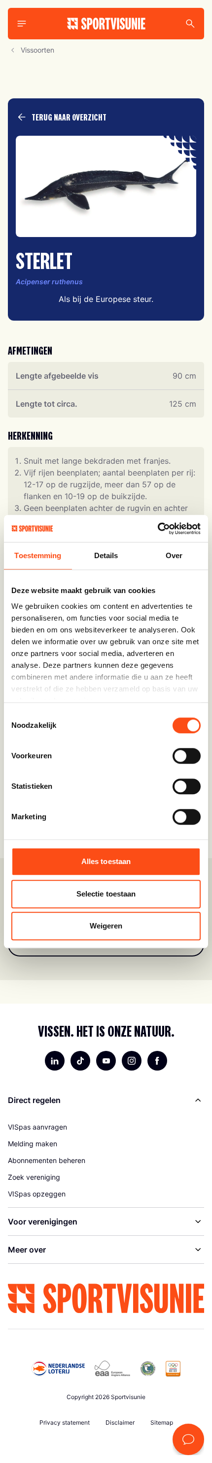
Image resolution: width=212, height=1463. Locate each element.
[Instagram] (131, 1061)
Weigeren (106, 926)
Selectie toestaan (106, 894)
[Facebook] (157, 1061)
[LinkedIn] (55, 1061)
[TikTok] (80, 1061)
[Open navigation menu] (22, 24)
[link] (106, 1127)
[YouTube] (106, 1061)
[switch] (187, 756)
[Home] (106, 24)
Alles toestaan (106, 861)
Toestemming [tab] (37, 555)
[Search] (190, 24)
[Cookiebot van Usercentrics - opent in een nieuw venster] (157, 528)
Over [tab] (174, 555)
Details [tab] (106, 555)
